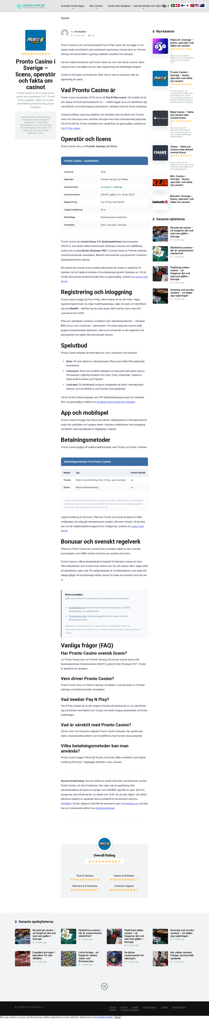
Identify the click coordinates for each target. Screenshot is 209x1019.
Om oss (112, 1007)
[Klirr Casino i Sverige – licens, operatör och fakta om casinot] (160, 189)
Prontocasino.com (78, 616)
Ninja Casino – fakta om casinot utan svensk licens (181, 115)
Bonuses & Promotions (85, 886)
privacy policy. (109, 1017)
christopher (80, 31)
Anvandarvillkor (179, 1007)
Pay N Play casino (70, 128)
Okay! (117, 1017)
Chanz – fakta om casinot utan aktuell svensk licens (181, 149)
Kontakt (135, 1007)
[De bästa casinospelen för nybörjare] (114, 965)
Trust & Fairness (85, 875)
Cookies (164, 1007)
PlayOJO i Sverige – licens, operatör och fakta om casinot (182, 42)
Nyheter (65, 18)
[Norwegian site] (192, 6)
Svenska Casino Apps (72, 5)
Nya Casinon (96, 5)
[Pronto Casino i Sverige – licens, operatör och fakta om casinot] (160, 85)
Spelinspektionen (77, 607)
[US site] (197, 6)
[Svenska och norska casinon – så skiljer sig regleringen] (160, 302)
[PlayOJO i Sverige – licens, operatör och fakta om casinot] (160, 52)
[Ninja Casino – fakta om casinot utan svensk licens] (160, 125)
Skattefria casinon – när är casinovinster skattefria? (182, 250)
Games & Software (124, 875)
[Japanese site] (187, 6)
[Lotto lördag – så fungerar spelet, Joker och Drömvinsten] (68, 965)
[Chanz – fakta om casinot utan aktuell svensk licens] (160, 159)
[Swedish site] (173, 6)
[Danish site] (178, 6)
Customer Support (124, 886)
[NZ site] (202, 6)
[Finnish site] (183, 6)
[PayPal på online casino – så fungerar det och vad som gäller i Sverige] (160, 280)
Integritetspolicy (150, 1007)
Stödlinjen (66, 803)
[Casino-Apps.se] (31, 5)
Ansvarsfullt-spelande (130, 1010)
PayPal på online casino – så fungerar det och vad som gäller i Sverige (180, 273)
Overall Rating (104, 855)
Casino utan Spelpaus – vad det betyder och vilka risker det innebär (143, 5)
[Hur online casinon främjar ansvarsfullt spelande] (160, 965)
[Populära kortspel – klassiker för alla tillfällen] (22, 965)
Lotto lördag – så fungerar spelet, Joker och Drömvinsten (88, 957)
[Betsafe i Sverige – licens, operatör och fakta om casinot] (160, 209)
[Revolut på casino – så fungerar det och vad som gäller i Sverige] (160, 240)
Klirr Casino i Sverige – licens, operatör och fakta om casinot (181, 181)
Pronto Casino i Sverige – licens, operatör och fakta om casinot (181, 77)
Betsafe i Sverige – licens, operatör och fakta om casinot (182, 199)
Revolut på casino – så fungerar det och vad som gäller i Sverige (181, 232)
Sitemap (123, 1007)
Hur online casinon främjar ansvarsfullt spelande (182, 955)
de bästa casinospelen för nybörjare (116, 402)
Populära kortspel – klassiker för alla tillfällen (44, 955)
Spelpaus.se (131, 803)
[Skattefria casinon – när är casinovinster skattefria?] (160, 260)
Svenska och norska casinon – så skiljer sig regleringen (182, 292)
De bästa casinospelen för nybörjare (134, 955)
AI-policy (112, 1010)
